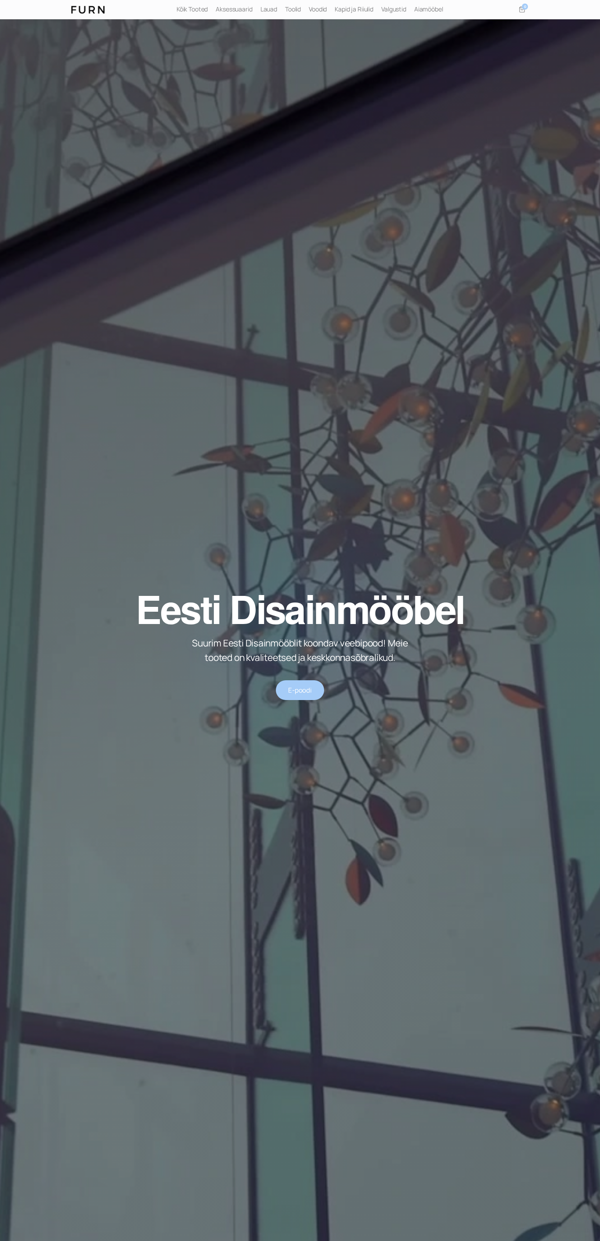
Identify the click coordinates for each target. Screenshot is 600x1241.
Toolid (293, 9)
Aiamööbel (428, 9)
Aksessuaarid (234, 9)
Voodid (318, 9)
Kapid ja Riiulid (354, 9)
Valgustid (393, 9)
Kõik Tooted (192, 9)
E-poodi (300, 690)
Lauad (268, 9)
